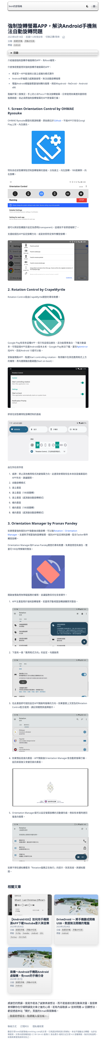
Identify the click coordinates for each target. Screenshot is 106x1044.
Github (57, 120)
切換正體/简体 (53, 36)
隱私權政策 (38, 1026)
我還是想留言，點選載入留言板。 (28, 1016)
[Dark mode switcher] (87, 6)
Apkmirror (82, 346)
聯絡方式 (12, 1026)
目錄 (15, 52)
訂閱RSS (24, 1026)
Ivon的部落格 (15, 6)
